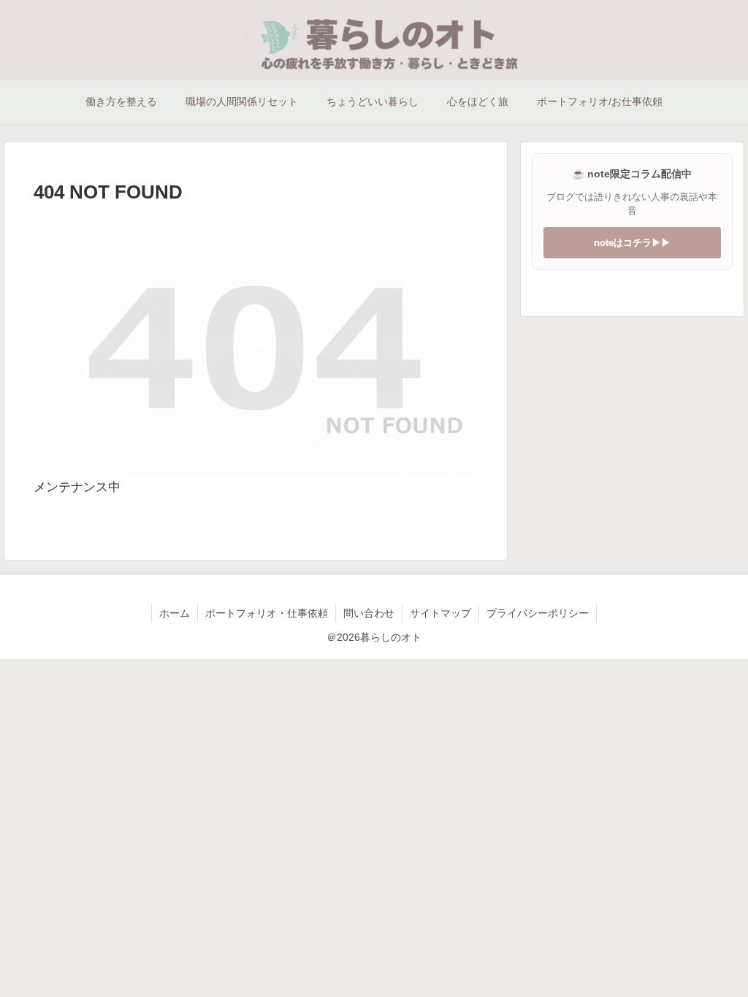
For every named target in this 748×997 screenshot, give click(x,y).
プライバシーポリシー (537, 613)
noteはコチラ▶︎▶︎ (632, 242)
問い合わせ (368, 613)
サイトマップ (440, 613)
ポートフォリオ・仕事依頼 (266, 613)
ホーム (174, 613)
